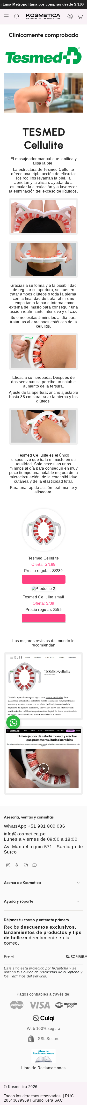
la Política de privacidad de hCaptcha (48, 972)
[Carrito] (80, 16)
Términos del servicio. (28, 976)
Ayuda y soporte (18, 901)
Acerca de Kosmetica (22, 882)
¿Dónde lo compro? (44, 579)
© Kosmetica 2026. (21, 1087)
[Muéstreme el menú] (6, 16)
